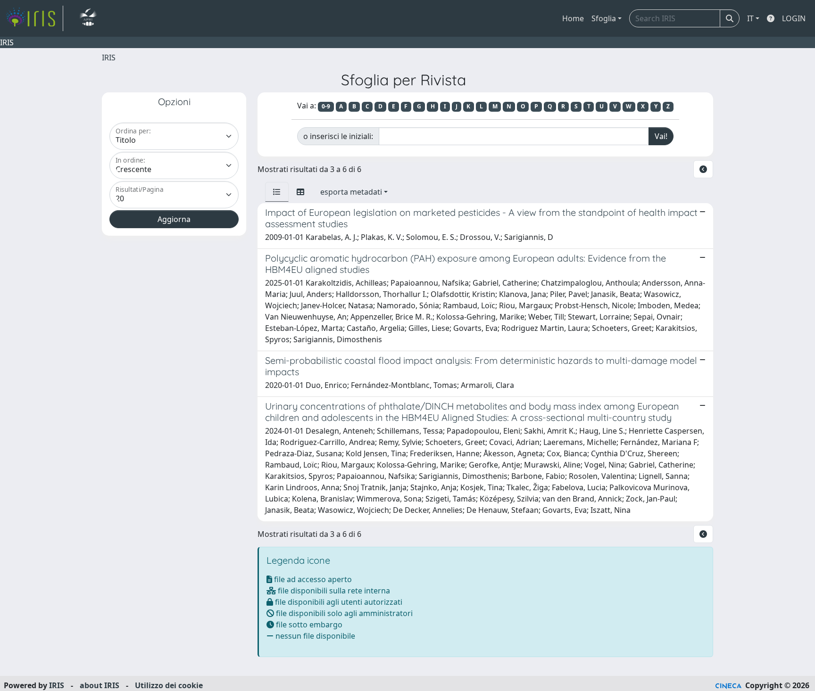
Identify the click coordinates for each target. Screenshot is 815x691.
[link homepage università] (88, 18)
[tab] (277, 192)
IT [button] (750, 18)
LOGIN (794, 18)
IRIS (109, 57)
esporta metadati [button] (351, 192)
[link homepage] (34, 18)
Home (573, 18)
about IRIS (99, 685)
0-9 (326, 106)
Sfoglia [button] (603, 18)
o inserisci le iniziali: (338, 136)
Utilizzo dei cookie (169, 685)
